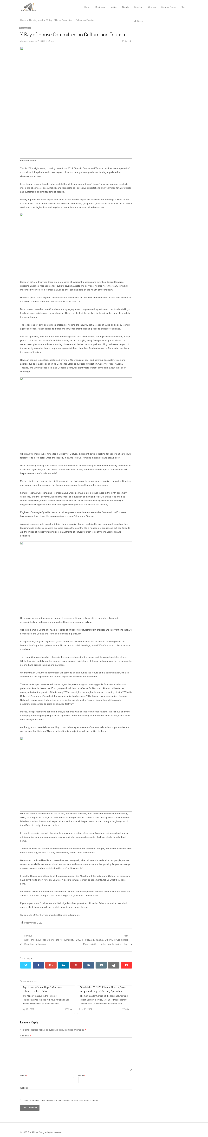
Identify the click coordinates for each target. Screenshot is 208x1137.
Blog (183, 7)
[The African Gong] (37, 7)
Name (23, 1075)
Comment (25, 1035)
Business (100, 7)
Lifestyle (138, 7)
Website (24, 1088)
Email (81, 1075)
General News (168, 7)
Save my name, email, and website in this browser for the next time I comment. (61, 1100)
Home (87, 7)
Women (152, 7)
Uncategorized (25, 28)
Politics (113, 7)
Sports (125, 7)
